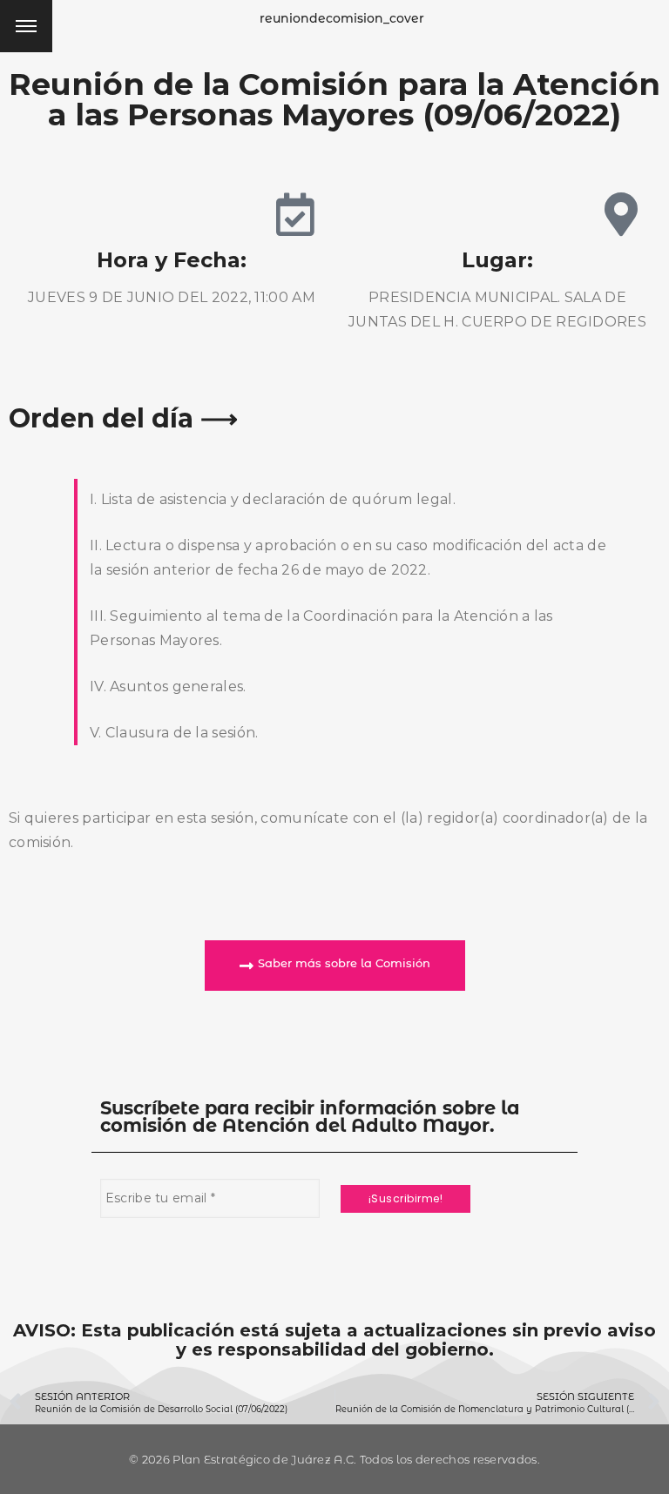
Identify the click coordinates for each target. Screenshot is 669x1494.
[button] (335, 965)
